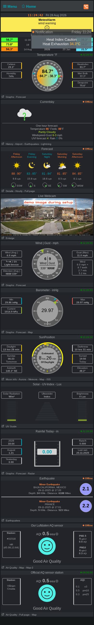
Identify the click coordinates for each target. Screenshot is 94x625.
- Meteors (32, 379)
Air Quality (10, 567)
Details (8, 191)
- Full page (29, 191)
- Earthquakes (31, 144)
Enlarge (9, 238)
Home (31, 6)
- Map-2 (28, 567)
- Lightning (45, 144)
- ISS (48, 379)
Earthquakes (12, 520)
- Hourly (18, 191)
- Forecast (20, 97)
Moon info (10, 379)
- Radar (31, 473)
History (8, 144)
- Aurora (22, 379)
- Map (30, 332)
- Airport (18, 144)
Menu (13, 6)
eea (53, 534)
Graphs (9, 97)
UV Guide (10, 426)
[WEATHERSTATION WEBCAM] (47, 216)
